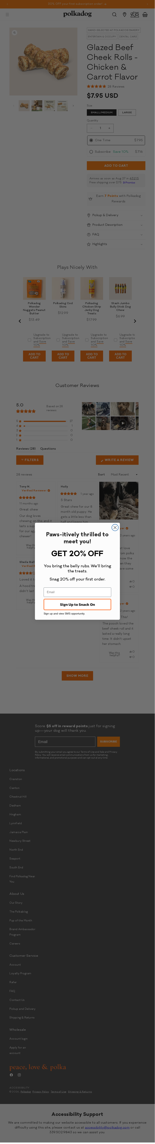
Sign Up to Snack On (77, 604)
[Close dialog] (115, 527)
